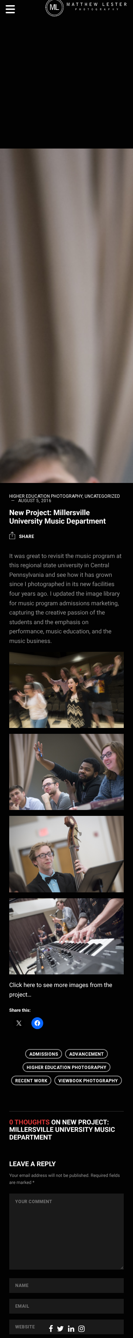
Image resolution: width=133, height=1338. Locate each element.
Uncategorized (102, 496)
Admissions (43, 1054)
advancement (86, 1054)
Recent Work (31, 1080)
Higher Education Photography (45, 496)
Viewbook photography (88, 1080)
